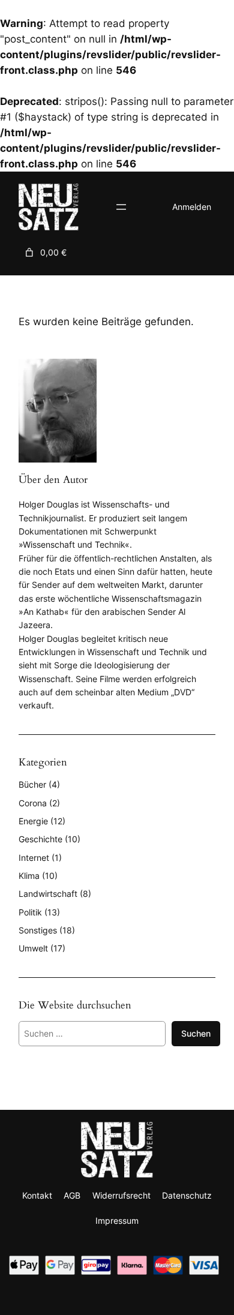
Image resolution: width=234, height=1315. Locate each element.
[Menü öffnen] (121, 207)
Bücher (32, 784)
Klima (29, 875)
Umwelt (33, 948)
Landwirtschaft (48, 893)
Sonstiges (38, 930)
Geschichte (40, 839)
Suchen (196, 1033)
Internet (34, 857)
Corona (33, 803)
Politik (30, 912)
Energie (33, 821)
